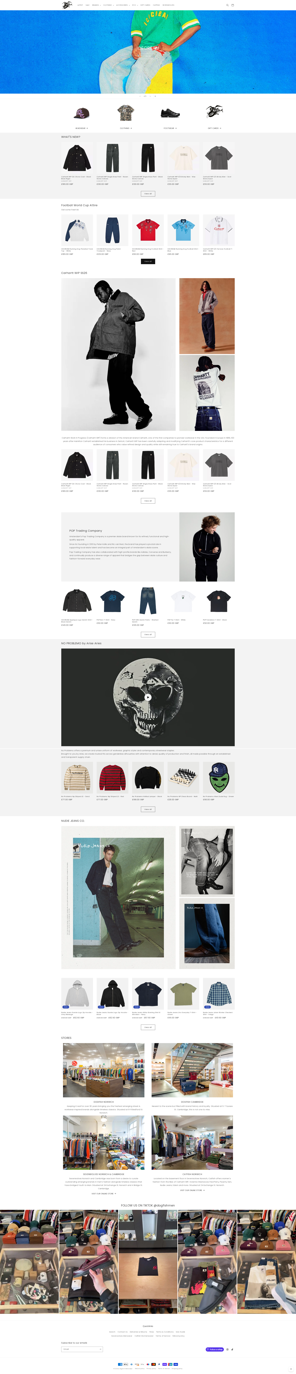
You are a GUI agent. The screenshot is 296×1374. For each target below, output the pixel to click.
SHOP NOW (148, 56)
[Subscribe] (100, 1349)
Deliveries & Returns (138, 1332)
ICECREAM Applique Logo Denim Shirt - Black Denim (77, 621)
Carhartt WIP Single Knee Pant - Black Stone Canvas (147, 178)
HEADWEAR (80, 128)
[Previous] (3, 1261)
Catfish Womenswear (144, 1336)
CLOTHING (124, 128)
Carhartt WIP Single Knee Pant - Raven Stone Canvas (112, 178)
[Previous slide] (140, 96)
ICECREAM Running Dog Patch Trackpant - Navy (109, 250)
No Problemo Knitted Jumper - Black (147, 797)
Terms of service (164, 1369)
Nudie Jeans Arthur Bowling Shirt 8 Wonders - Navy (146, 1014)
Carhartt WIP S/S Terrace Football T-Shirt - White (218, 250)
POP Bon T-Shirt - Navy (106, 620)
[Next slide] (150, 96)
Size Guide (180, 1332)
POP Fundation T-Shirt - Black (215, 620)
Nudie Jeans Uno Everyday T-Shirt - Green (182, 1014)
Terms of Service (163, 1336)
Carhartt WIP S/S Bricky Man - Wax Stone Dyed (181, 178)
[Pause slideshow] (156, 96)
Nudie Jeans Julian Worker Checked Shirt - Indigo (218, 1014)
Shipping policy (177, 1369)
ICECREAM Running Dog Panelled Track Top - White (77, 250)
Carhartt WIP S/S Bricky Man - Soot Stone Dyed (217, 178)
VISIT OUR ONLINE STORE (103, 1193)
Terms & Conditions (165, 1332)
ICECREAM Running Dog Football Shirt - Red (148, 250)
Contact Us (123, 1332)
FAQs (152, 1332)
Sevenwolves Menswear (121, 1336)
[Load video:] (148, 697)
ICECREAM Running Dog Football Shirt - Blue (183, 250)
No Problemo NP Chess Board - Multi (182, 797)
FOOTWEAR (169, 128)
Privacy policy (151, 1369)
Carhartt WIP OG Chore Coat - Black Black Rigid (76, 178)
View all (148, 193)
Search (112, 1332)
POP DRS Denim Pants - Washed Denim (145, 621)
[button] (96, 5)
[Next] (292, 1261)
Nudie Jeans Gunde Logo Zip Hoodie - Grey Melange (77, 1014)
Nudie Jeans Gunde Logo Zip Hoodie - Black (112, 1014)
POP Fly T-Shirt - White (177, 620)
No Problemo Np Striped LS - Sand (75, 797)
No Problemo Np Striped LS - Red (110, 797)
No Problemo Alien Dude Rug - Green (218, 797)
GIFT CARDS (213, 128)
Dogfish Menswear (126, 1369)
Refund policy (179, 1336)
